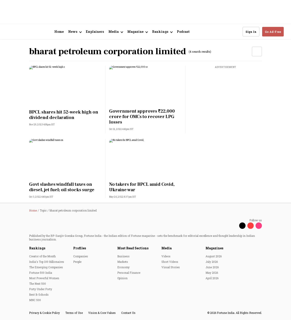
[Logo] (31, 31)
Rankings (37, 248)
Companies (80, 256)
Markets (122, 261)
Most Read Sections (132, 248)
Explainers (95, 31)
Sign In (251, 32)
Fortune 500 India (40, 272)
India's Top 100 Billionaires (46, 261)
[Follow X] (242, 225)
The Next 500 (37, 283)
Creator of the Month (42, 256)
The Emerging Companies (46, 267)
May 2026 (212, 272)
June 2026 (212, 267)
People (77, 261)
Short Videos (169, 261)
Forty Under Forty (40, 289)
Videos (166, 256)
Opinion (122, 278)
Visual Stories (170, 267)
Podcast (183, 31)
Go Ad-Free (273, 32)
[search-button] (236, 31)
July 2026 (212, 261)
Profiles (79, 248)
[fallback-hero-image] (65, 86)
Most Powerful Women (44, 278)
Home (59, 31)
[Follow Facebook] (234, 225)
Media (166, 248)
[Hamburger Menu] (10, 31)
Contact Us (128, 313)
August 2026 (214, 256)
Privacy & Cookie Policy (44, 313)
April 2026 (212, 278)
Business (123, 256)
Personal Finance (128, 272)
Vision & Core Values (102, 313)
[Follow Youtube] (250, 225)
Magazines (214, 248)
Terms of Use (74, 313)
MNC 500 (35, 300)
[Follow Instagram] (259, 225)
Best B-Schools (39, 294)
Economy (123, 267)
